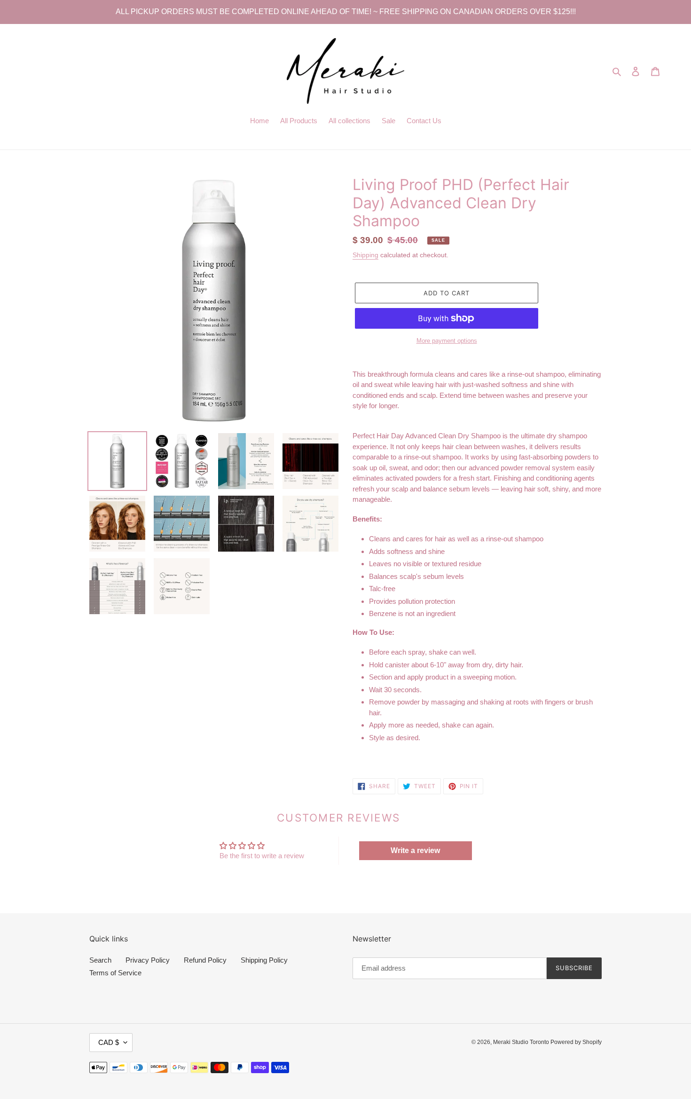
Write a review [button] (415, 850)
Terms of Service (115, 973)
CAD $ (108, 1042)
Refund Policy (205, 960)
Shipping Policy (264, 960)
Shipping (365, 255)
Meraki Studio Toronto (521, 1042)
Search (100, 960)
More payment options (446, 340)
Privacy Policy (148, 960)
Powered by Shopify (576, 1042)
